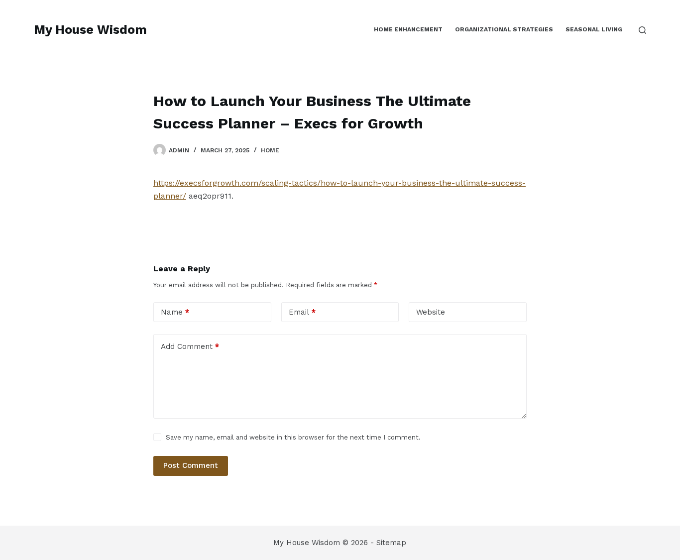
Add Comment (190, 346)
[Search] (642, 30)
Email (302, 312)
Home (270, 150)
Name (175, 312)
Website (430, 312)
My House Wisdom (90, 29)
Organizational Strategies (504, 29)
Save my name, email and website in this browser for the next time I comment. (293, 437)
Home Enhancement (408, 29)
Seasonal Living (594, 29)
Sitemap (391, 542)
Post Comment (190, 465)
